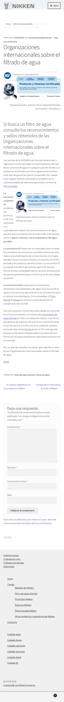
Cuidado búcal (14, 657)
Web (9, 495)
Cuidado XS (12, 662)
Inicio (8, 23)
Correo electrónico (17, 481)
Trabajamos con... (12, 559)
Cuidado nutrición (16, 645)
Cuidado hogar (14, 640)
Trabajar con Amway (13, 562)
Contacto (12, 622)
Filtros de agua (43, 374)
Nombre (12, 467)
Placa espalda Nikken (25, 610)
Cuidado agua (14, 634)
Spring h (29, 329)
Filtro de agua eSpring (23, 23)
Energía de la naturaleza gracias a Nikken (48, 386)
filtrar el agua (10, 186)
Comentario (14, 426)
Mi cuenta (10, 697)
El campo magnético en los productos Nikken (17, 386)
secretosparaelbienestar (40, 37)
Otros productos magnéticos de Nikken (35, 616)
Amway (17, 299)
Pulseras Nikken (23, 604)
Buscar (32, 697)
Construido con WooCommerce (19, 685)
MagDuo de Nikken (24, 587)
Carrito (49, 694)
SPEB (6, 361)
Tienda (10, 584)
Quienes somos (11, 555)
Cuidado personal (16, 651)
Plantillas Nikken (24, 599)
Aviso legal (8, 566)
